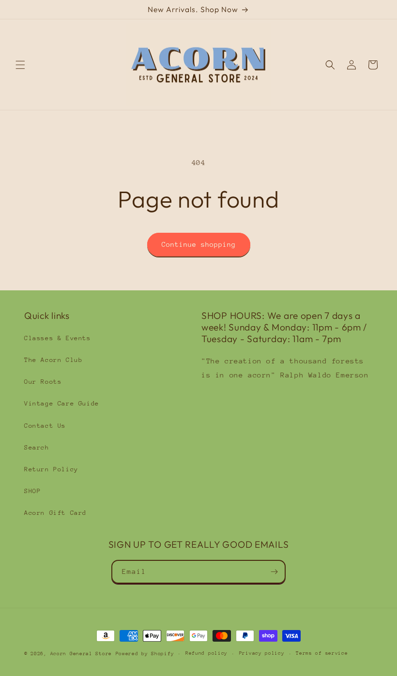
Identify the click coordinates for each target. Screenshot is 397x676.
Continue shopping (199, 244)
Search (36, 447)
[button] (20, 64)
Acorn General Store (81, 654)
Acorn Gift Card (55, 512)
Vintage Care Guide (61, 403)
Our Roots (42, 381)
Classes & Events (57, 338)
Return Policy (51, 469)
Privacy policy (262, 653)
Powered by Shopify (145, 654)
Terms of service (322, 653)
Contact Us (45, 425)
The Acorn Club (53, 359)
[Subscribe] (274, 572)
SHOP (32, 491)
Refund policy (206, 653)
